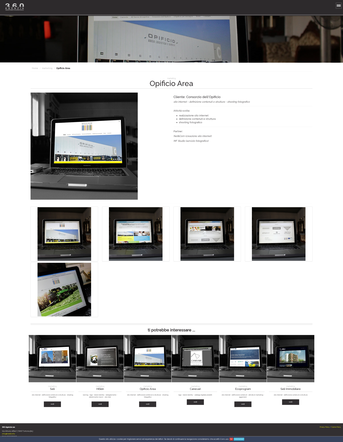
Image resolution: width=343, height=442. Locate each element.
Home (35, 68)
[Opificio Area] (84, 146)
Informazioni (238, 439)
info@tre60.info (8, 433)
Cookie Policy (336, 427)
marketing (47, 68)
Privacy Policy (325, 427)
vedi (52, 404)
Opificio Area (63, 68)
